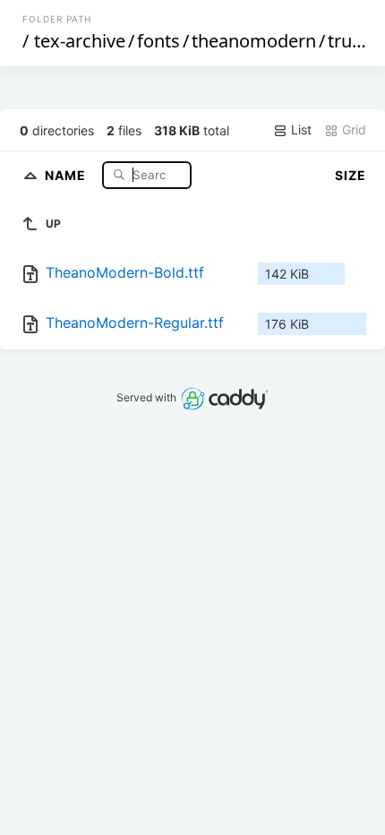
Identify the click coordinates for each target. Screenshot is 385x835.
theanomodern (254, 41)
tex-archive (79, 41)
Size (350, 175)
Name (67, 174)
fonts (158, 41)
